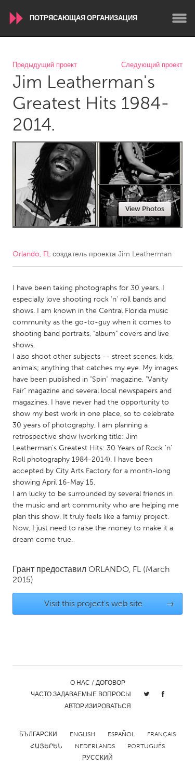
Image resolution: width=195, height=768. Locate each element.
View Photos (144, 209)
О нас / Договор (97, 682)
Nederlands (95, 746)
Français (161, 734)
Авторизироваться (97, 706)
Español (121, 734)
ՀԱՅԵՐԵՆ (46, 746)
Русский (97, 757)
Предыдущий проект (44, 65)
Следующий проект (152, 65)
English (82, 734)
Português (146, 746)
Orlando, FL (31, 254)
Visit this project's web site (109, 603)
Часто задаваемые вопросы (81, 694)
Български (38, 734)
